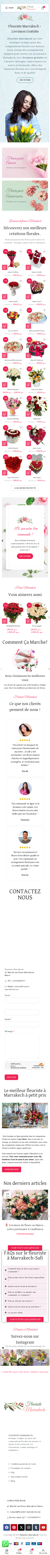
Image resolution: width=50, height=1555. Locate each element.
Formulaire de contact (21, 1467)
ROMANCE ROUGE (13, 626)
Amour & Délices (13, 272)
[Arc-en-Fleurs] (13, 318)
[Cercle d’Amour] (13, 435)
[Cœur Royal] (37, 464)
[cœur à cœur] (37, 435)
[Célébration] (37, 406)
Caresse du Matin (37, 389)
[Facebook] (5, 1526)
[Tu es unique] (37, 613)
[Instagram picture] (24, 1356)
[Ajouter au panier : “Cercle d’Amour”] (4, 443)
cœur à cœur (37, 448)
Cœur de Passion (13, 477)
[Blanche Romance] (13, 376)
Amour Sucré (36, 301)
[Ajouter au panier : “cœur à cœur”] (28, 443)
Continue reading (25, 1234)
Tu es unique (37, 626)
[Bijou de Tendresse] (37, 347)
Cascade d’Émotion (13, 419)
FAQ (12, 1471)
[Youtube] (42, 1526)
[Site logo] (26, 8)
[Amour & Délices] (13, 259)
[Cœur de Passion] (13, 464)
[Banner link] (25, 163)
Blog (13, 1479)
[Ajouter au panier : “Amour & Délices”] (4, 267)
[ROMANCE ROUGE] (13, 613)
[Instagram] (27, 1526)
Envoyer (11, 1077)
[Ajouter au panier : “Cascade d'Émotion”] (4, 414)
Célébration (37, 419)
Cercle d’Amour (13, 448)
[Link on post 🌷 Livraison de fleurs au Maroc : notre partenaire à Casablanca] (25, 1205)
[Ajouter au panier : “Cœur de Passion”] (4, 472)
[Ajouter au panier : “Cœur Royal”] (28, 472)
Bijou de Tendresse (37, 360)
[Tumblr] (35, 1526)
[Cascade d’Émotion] (13, 406)
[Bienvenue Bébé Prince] (37, 318)
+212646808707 (18, 981)
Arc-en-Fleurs (13, 331)
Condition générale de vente (23, 1462)
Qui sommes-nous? (19, 1475)
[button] (25, 1115)
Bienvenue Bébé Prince (36, 331)
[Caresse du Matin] (37, 376)
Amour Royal (13, 301)
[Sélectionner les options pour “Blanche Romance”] (4, 384)
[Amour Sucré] (37, 288)
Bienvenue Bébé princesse (13, 360)
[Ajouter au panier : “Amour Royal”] (4, 296)
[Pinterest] (13, 1526)
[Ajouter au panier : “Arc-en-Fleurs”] (4, 326)
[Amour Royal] (13, 288)
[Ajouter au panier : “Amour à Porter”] (28, 267)
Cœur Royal (37, 477)
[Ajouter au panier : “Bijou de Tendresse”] (28, 355)
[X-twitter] (20, 1526)
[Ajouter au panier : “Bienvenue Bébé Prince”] (28, 326)
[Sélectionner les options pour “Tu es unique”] (28, 621)
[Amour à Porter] (37, 259)
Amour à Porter (37, 272)
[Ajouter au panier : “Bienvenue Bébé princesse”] (4, 355)
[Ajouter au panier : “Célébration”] (28, 414)
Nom (8, 995)
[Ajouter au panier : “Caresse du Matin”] (28, 384)
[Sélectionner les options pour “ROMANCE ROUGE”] (4, 621)
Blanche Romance (13, 389)
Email (8, 1019)
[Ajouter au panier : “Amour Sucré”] (28, 296)
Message (10, 1031)
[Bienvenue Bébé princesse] (13, 347)
